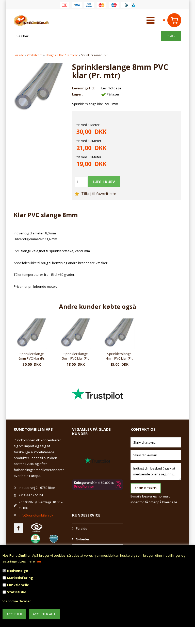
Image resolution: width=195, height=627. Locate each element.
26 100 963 (27, 502)
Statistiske (16, 592)
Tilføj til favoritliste (98, 194)
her (38, 561)
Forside (19, 55)
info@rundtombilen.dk (36, 515)
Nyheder (82, 539)
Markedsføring (20, 577)
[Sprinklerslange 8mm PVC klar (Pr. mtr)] (39, 87)
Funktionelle (18, 585)
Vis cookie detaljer (17, 601)
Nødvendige (17, 570)
